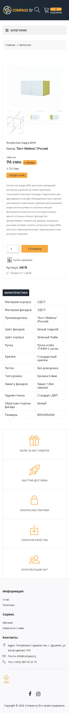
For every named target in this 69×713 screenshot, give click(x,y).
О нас (6, 599)
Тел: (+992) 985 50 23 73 (22, 662)
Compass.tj (31, 705)
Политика (8, 605)
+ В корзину (35, 248)
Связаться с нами (13, 628)
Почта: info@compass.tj (22, 656)
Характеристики (15, 292)
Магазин (8, 622)
